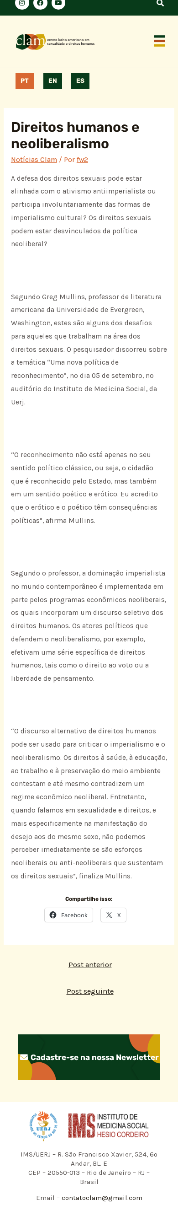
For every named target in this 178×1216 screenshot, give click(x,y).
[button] (160, 42)
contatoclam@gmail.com (101, 1198)
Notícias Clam (34, 160)
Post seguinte (90, 991)
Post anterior (90, 964)
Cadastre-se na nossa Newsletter (94, 1057)
